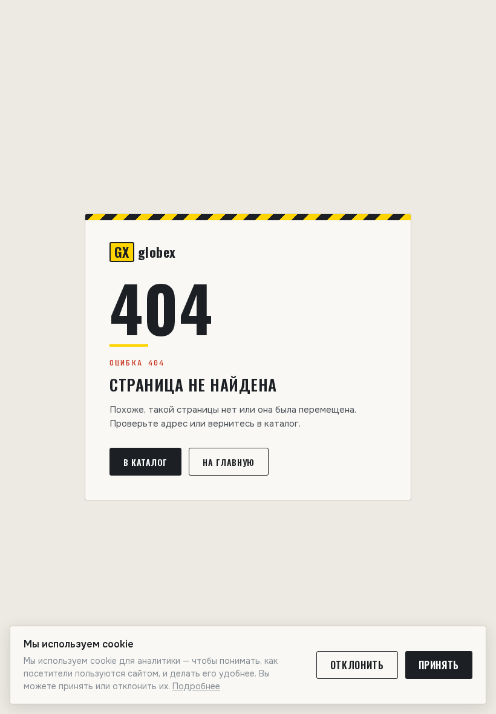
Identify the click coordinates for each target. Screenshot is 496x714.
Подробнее (196, 686)
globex (145, 252)
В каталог (145, 462)
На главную (229, 462)
